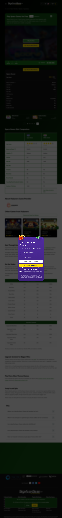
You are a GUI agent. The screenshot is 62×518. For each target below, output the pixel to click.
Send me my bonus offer (31, 265)
